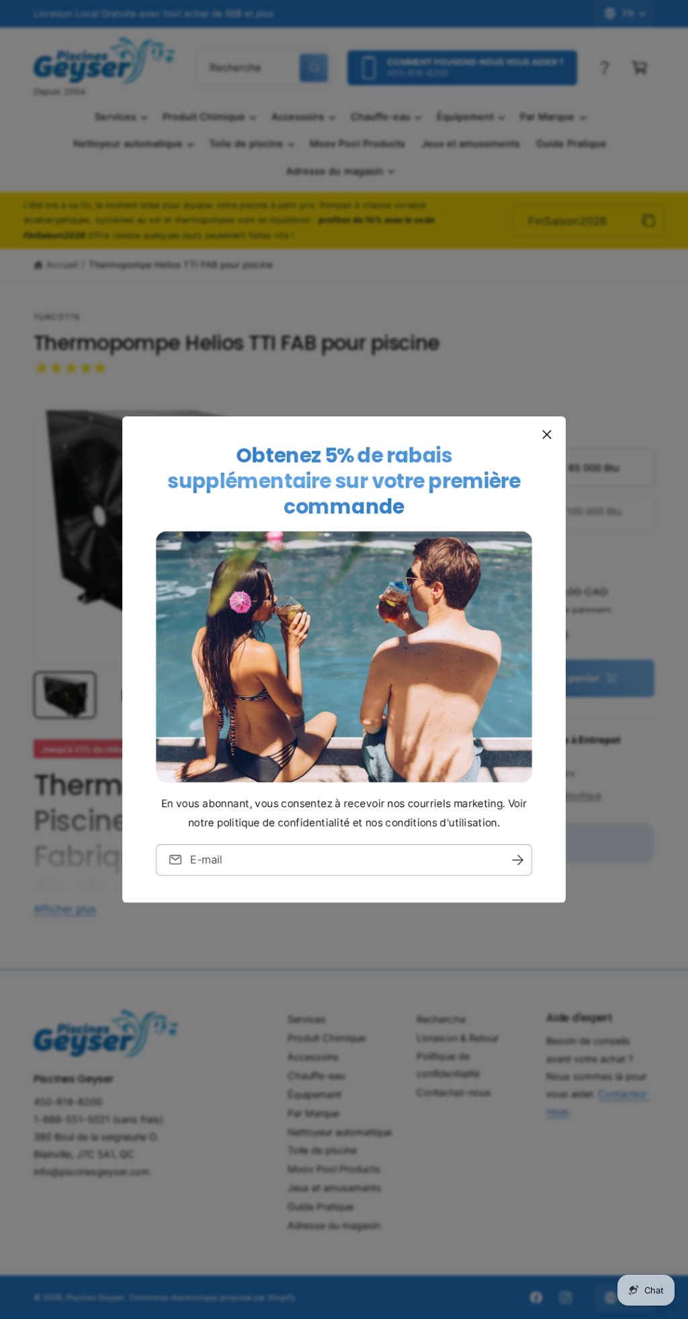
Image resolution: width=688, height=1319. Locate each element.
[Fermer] (546, 434)
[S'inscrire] (517, 860)
